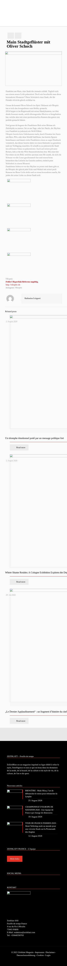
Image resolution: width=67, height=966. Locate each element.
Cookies (40, 955)
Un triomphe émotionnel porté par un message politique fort (34, 438)
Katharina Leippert (33, 298)
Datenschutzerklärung (26, 955)
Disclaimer (50, 952)
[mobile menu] (62, 6)
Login (47, 955)
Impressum (39, 952)
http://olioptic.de (13, 285)
